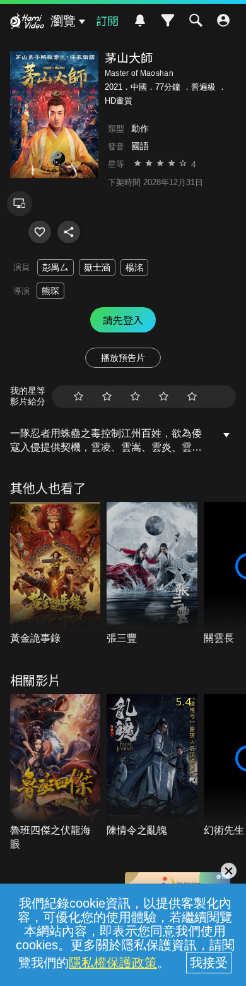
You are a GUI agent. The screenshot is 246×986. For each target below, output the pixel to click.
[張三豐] (152, 574)
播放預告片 (123, 358)
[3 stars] (135, 397)
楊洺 (134, 267)
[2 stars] (107, 397)
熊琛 (50, 291)
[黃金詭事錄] (55, 574)
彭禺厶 (55, 267)
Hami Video (27, 23)
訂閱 (107, 20)
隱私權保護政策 (113, 963)
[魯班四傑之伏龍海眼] (55, 773)
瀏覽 (63, 21)
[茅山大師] (39, 232)
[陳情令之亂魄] (152, 766)
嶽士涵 (97, 267)
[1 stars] (78, 397)
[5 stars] (192, 397)
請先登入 (123, 319)
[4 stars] (163, 397)
